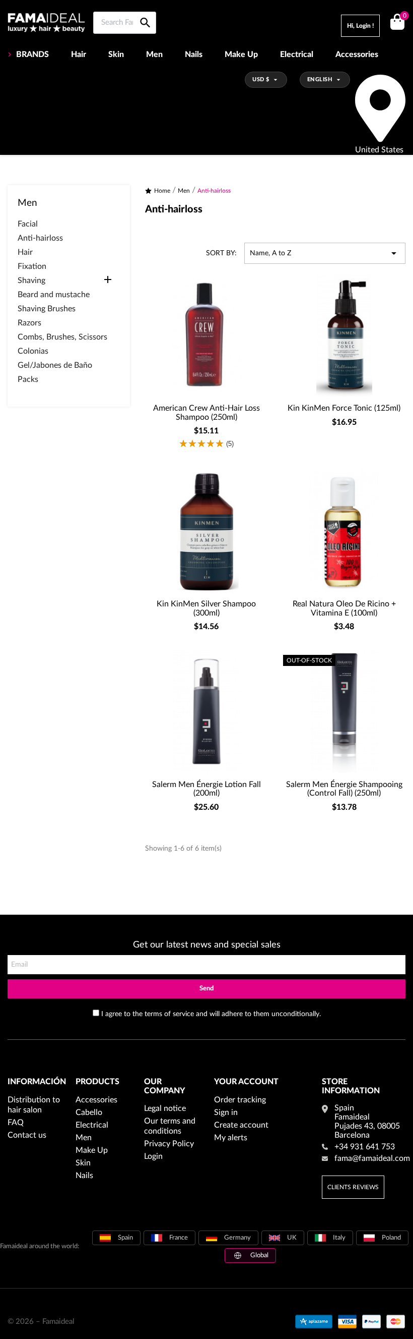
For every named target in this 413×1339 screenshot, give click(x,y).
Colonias (33, 351)
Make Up (241, 54)
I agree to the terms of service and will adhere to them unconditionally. (211, 1014)
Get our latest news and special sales (207, 945)
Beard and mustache (54, 295)
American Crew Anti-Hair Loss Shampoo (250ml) (206, 412)
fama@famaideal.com (372, 1158)
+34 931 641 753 (364, 1147)
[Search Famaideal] (145, 11)
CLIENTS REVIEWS (353, 1187)
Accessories (356, 54)
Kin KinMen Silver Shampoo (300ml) (206, 608)
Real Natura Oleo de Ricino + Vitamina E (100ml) (344, 608)
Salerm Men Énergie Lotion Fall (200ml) (206, 789)
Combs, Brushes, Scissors (62, 337)
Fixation (32, 266)
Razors (29, 323)
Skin (116, 54)
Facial (28, 224)
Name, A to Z (325, 253)
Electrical (296, 54)
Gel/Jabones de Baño (55, 365)
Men (154, 54)
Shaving (31, 280)
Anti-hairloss (40, 238)
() (404, 16)
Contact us (27, 1135)
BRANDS (32, 54)
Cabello (89, 1112)
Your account (246, 1082)
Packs (28, 379)
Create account (241, 1125)
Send (206, 988)
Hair (78, 54)
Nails (193, 54)
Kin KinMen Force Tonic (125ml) (344, 408)
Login (153, 1156)
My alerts (230, 1138)
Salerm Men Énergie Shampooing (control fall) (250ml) (344, 789)
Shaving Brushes (47, 309)
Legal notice (165, 1108)
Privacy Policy (169, 1144)
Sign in (226, 1112)
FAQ (16, 1123)
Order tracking (240, 1100)
